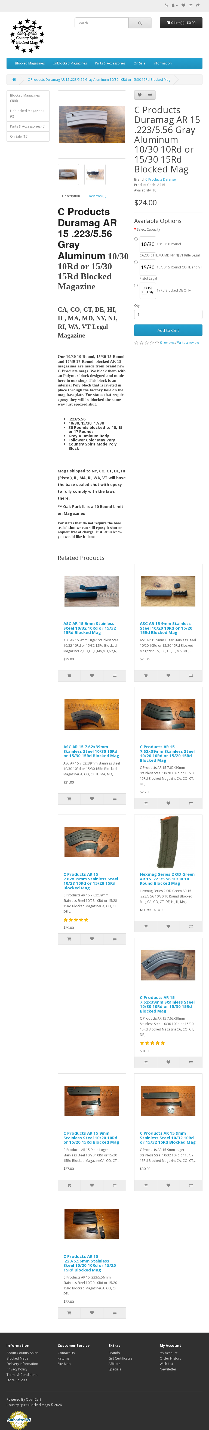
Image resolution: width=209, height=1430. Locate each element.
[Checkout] (198, 5)
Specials (115, 1369)
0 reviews (167, 342)
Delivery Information (22, 1363)
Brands (114, 1353)
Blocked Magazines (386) (25, 98)
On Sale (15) (19, 136)
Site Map (64, 1363)
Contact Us (66, 1353)
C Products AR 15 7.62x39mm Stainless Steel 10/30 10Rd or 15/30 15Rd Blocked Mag (167, 1004)
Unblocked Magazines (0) (27, 114)
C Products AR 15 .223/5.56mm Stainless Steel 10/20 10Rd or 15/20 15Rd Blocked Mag (89, 1263)
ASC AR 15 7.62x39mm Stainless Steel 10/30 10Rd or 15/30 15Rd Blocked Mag (91, 751)
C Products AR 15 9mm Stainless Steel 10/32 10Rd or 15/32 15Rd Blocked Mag (168, 1137)
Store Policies (17, 1380)
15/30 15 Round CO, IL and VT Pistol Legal (171, 273)
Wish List (166, 1363)
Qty (137, 305)
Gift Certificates (120, 1358)
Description (71, 196)
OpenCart (33, 1399)
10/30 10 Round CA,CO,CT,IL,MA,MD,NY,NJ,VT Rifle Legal (170, 250)
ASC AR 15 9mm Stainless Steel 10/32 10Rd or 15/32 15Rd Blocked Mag (89, 628)
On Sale (139, 63)
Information (162, 63)
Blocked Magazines (30, 63)
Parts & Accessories (110, 63)
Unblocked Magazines (70, 63)
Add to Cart (168, 330)
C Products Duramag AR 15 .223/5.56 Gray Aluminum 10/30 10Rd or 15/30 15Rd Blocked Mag (99, 79)
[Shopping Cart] (190, 5)
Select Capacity (148, 229)
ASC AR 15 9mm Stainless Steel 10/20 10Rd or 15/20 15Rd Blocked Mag (166, 628)
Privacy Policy (17, 1369)
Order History (170, 1358)
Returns (63, 1358)
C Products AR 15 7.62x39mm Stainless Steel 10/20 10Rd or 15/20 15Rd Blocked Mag (167, 753)
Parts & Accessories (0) (27, 126)
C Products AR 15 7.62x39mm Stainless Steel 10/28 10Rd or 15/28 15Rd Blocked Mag (90, 880)
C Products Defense (160, 179)
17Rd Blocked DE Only (173, 290)
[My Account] (175, 5)
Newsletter (168, 1369)
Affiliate (114, 1363)
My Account (168, 1353)
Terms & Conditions (22, 1374)
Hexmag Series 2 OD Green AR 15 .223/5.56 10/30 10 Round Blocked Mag (167, 878)
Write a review (188, 342)
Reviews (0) (97, 196)
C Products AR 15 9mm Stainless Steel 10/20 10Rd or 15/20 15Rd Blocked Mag (91, 1137)
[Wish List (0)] (183, 5)
